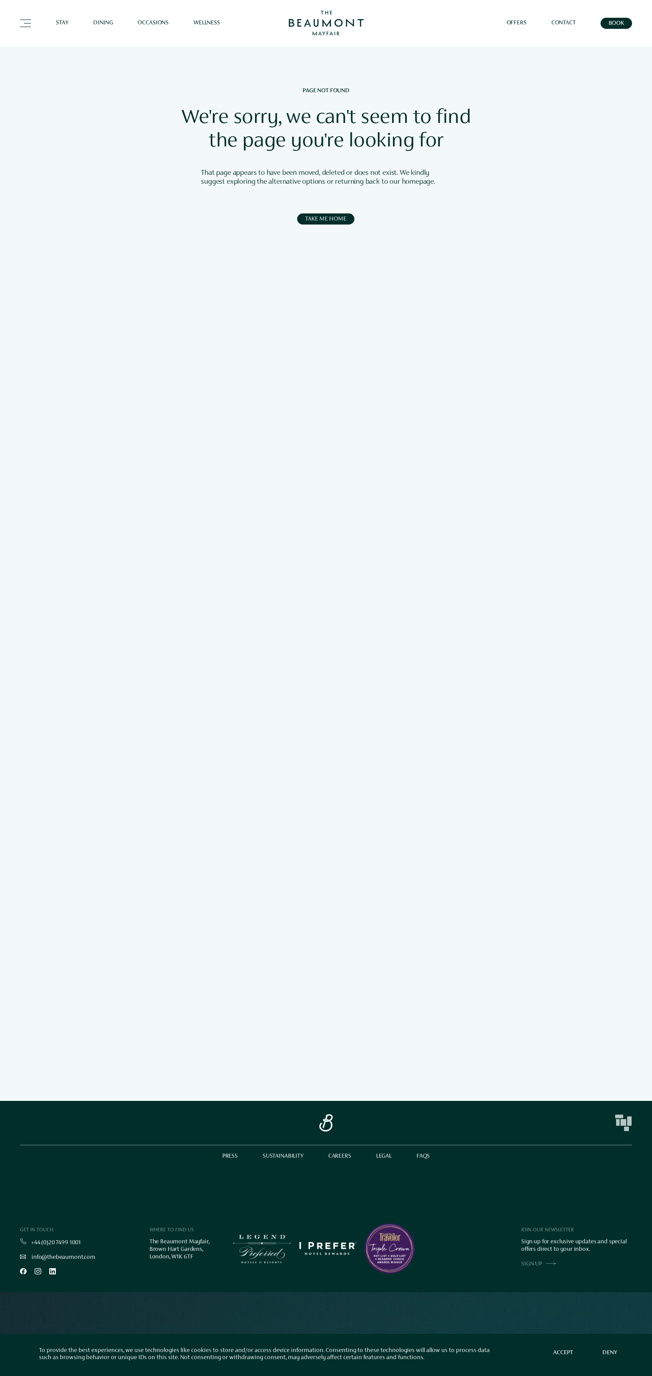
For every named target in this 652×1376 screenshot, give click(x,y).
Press (230, 1156)
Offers (516, 23)
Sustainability (283, 1156)
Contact (563, 23)
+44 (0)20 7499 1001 (56, 1243)
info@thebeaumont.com (63, 1257)
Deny (609, 1353)
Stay (62, 23)
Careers (339, 1156)
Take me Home (325, 219)
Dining (103, 23)
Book (616, 23)
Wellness (206, 23)
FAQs (423, 1156)
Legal (384, 1156)
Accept (563, 1353)
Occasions (153, 23)
